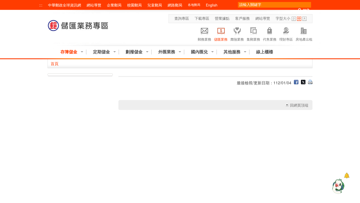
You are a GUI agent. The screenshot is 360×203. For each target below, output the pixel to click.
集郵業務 (253, 39)
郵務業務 (204, 39)
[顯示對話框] (346, 175)
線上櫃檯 (264, 51)
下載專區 (202, 18)
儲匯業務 (221, 39)
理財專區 (286, 39)
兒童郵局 (154, 5)
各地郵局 (194, 5)
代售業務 (269, 39)
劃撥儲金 (134, 51)
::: (40, 5)
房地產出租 (304, 39)
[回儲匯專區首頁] (78, 28)
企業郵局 (114, 5)
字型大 (304, 19)
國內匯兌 (199, 51)
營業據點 (222, 18)
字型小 (294, 19)
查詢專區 (181, 18)
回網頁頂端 (299, 105)
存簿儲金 (68, 51)
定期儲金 (101, 51)
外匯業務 (166, 51)
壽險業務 (237, 39)
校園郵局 (134, 5)
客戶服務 (242, 18)
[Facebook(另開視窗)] (296, 82)
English (211, 5)
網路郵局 (175, 5)
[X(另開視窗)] (303, 82)
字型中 (299, 19)
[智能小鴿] (337, 186)
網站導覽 (94, 5)
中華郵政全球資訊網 (64, 5)
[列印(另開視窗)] (310, 82)
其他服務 (232, 51)
